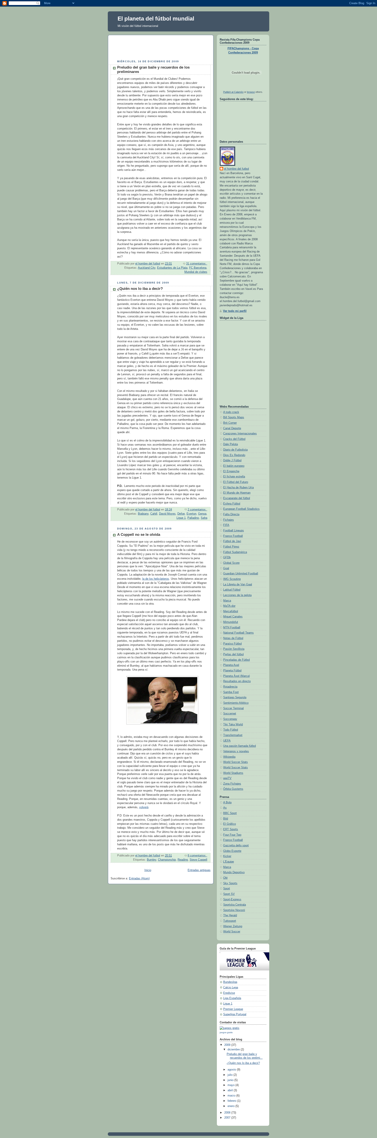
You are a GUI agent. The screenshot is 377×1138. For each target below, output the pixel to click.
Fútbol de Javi (232, 541)
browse (251, 92)
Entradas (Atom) (139, 878)
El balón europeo (233, 465)
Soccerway (230, 719)
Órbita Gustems (233, 788)
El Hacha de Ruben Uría (238, 487)
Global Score (231, 562)
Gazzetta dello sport (236, 845)
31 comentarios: (196, 263)
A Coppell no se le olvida (138, 535)
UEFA (227, 740)
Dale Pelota (230, 444)
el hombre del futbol (236, 168)
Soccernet (229, 713)
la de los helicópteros (155, 578)
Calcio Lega (230, 987)
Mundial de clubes (195, 271)
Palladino (193, 517)
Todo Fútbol (230, 729)
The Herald (230, 915)
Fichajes (228, 519)
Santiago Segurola (234, 697)
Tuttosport (229, 920)
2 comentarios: (197, 509)
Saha (204, 517)
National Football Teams (238, 632)
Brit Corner (230, 422)
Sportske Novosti (234, 910)
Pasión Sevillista (233, 648)
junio (231, 1080)
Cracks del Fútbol (234, 439)
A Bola (227, 802)
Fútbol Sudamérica (235, 552)
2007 (227, 1117)
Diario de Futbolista (235, 449)
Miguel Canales (233, 616)
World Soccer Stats (235, 762)
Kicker (227, 856)
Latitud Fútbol (231, 589)
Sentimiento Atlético (235, 702)
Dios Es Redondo (234, 455)
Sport (226, 888)
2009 (227, 1044)
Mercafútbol (230, 611)
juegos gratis (226, 1032)
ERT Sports (230, 829)
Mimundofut (230, 622)
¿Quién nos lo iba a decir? (140, 289)
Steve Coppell (198, 859)
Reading (183, 859)
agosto (232, 1069)
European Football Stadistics (241, 508)
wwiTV (227, 778)
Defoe (181, 513)
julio (230, 1074)
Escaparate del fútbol (236, 498)
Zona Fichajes (232, 783)
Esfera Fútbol (231, 503)
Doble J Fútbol (232, 460)
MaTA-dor (229, 605)
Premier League (233, 1009)
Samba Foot (231, 692)
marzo (232, 1095)
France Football (233, 536)
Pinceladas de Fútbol (236, 659)
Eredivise (229, 992)
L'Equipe (228, 861)
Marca (227, 600)
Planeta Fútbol (232, 670)
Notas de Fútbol (233, 638)
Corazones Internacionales (240, 433)
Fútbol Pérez (231, 546)
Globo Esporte (232, 851)
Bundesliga (230, 982)
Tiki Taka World (233, 724)
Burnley (151, 859)
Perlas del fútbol (233, 654)
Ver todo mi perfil (235, 311)
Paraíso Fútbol (232, 643)
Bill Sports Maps (233, 417)
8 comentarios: (197, 855)
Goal (226, 568)
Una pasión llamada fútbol (239, 745)
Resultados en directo (237, 681)
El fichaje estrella (234, 476)
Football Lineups (233, 530)
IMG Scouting (232, 579)
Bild (225, 818)
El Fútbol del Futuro (235, 482)
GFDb (227, 557)
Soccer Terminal (233, 708)
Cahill (153, 513)
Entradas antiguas (199, 870)
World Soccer (231, 931)
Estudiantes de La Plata (172, 267)
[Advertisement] (190, 48)
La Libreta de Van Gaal (237, 584)
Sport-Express (232, 899)
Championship (167, 859)
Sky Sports (230, 883)
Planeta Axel (231, 665)
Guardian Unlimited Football (240, 573)
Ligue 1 (181, 517)
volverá (143, 807)
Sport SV (229, 894)
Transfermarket (232, 735)
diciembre (234, 1049)
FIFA (226, 525)
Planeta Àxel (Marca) (236, 676)
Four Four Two (232, 834)
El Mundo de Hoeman (236, 492)
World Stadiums (233, 773)
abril (231, 1090)
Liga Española (232, 998)
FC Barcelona (197, 267)
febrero (232, 1100)
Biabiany (143, 513)
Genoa (202, 513)
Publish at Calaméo (233, 92)
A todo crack (231, 412)
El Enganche (231, 471)
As (225, 807)
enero (231, 1106)
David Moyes (167, 513)
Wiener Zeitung (232, 926)
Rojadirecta (230, 686)
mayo (231, 1085)
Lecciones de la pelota (237, 595)
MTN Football (231, 627)
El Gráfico (229, 823)
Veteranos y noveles (236, 751)
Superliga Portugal (234, 1014)
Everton (191, 513)
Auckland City (146, 267)
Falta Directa (231, 514)
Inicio (147, 870)
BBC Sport (230, 813)
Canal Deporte (232, 428)
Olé (225, 877)
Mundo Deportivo (234, 872)
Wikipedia (229, 756)
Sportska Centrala (234, 904)
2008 (227, 1112)
